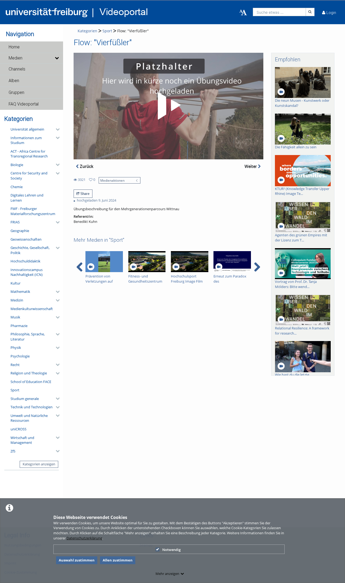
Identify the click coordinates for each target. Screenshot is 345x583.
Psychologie (20, 356)
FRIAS (15, 222)
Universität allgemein (27, 129)
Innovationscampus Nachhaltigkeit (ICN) (27, 272)
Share (84, 193)
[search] (279, 12)
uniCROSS (18, 429)
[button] (31, 47)
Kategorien (87, 30)
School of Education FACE (31, 381)
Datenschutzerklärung (84, 538)
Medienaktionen (112, 180)
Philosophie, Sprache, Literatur (28, 337)
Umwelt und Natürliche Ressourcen (29, 418)
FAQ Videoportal (24, 104)
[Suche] (310, 12)
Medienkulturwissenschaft (32, 308)
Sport (15, 390)
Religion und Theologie (29, 373)
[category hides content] (56, 129)
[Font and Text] (243, 12)
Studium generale (25, 398)
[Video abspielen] (168, 106)
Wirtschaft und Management (22, 440)
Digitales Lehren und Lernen (27, 198)
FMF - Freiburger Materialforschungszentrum (33, 211)
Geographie (20, 230)
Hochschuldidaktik (25, 261)
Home (14, 47)
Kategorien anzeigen (39, 464)
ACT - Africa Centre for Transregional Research (29, 154)
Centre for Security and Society (29, 176)
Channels (17, 69)
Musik (15, 317)
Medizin (17, 300)
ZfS (13, 451)
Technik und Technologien (32, 407)
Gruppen (16, 92)
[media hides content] (56, 58)
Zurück (86, 166)
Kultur (15, 283)
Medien (15, 58)
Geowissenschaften (26, 239)
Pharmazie (19, 325)
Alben (14, 80)
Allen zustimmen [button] (118, 560)
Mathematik (20, 291)
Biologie (17, 164)
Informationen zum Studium (26, 140)
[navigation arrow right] (257, 267)
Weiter (251, 166)
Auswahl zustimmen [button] (77, 560)
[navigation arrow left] (79, 267)
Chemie (17, 186)
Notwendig (171, 549)
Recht (15, 364)
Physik (16, 347)
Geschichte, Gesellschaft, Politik (30, 250)
